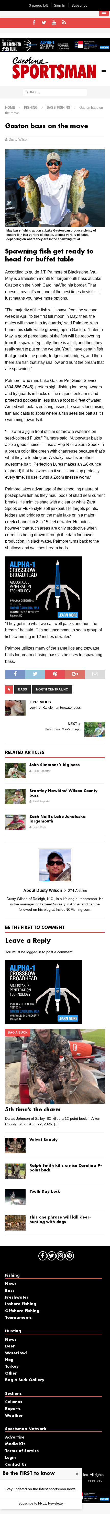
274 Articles (77, 890)
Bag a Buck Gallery (24, 1380)
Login (10, 1458)
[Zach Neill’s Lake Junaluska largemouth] (15, 822)
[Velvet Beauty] (15, 1145)
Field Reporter (41, 770)
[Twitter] (43, 23)
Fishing (31, 107)
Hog (9, 1360)
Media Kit (15, 1444)
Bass (22, 689)
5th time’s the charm (33, 1110)
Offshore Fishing (22, 1311)
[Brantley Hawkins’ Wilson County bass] (15, 796)
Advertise (15, 1437)
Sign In (59, 5)
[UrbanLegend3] (43, 617)
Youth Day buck (44, 1192)
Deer (10, 1346)
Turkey (12, 1367)
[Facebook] (33, 23)
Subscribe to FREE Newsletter (41, 1503)
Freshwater (16, 1298)
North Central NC (52, 689)
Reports (13, 1409)
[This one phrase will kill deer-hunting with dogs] (15, 1223)
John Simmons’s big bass (54, 765)
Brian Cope (40, 827)
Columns (13, 1402)
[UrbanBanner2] (55, 49)
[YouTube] (53, 23)
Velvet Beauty (43, 1140)
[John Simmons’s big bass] (15, 770)
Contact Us (16, 1465)
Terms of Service (22, 1451)
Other (11, 1374)
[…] (57, 1124)
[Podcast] (63, 23)
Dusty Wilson (18, 139)
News (11, 1284)
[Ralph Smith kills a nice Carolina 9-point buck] (15, 1171)
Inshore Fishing (20, 1304)
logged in (33, 952)
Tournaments (18, 1318)
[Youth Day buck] (15, 1197)
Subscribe (79, 5)
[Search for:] (55, 92)
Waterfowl (16, 1353)
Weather (14, 1416)
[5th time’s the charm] (55, 1066)
